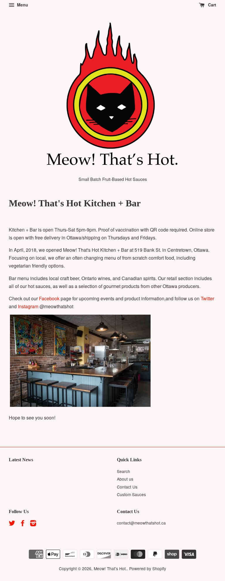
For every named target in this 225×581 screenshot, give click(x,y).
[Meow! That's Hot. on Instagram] (33, 524)
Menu (22, 5)
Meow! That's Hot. (110, 568)
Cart (211, 5)
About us (125, 479)
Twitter (207, 298)
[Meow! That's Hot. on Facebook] (22, 524)
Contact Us (127, 487)
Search (123, 471)
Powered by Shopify (147, 568)
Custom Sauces (131, 494)
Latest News (21, 459)
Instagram (28, 306)
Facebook (49, 298)
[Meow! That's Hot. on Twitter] (12, 524)
